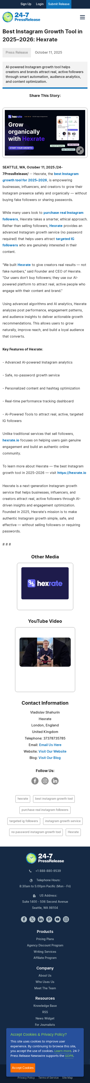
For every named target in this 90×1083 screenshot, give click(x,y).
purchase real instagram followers (45, 810)
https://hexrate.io (71, 473)
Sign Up (26, 4)
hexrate (23, 798)
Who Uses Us (45, 982)
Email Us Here (50, 745)
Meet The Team (45, 988)
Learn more (62, 1051)
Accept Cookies (23, 1067)
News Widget (45, 1018)
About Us (45, 975)
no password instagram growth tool (36, 832)
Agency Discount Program (45, 945)
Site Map (67, 1077)
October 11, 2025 (48, 52)
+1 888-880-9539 (48, 871)
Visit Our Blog (50, 758)
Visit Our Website (52, 751)
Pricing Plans (45, 939)
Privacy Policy (26, 1077)
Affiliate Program (45, 958)
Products (45, 932)
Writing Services (45, 951)
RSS (45, 1012)
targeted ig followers (23, 821)
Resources (45, 998)
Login (40, 4)
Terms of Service (48, 1077)
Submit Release (58, 4)
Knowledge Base (45, 1005)
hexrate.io (11, 440)
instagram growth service (63, 821)
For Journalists (45, 1024)
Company (45, 968)
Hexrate (56, 226)
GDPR (69, 1055)
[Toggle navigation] (82, 17)
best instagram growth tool (54, 798)
